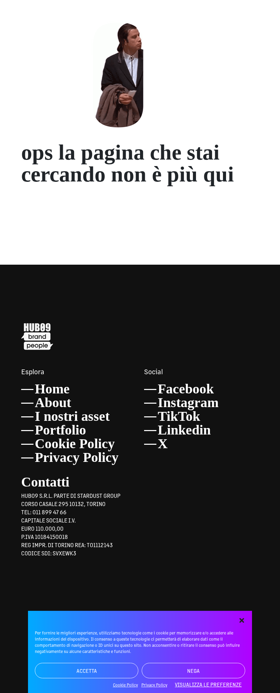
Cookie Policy (75, 443)
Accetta (86, 670)
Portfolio (60, 430)
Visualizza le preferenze (208, 684)
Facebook (186, 388)
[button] (241, 619)
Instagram (188, 402)
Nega (193, 670)
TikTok (179, 416)
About (53, 402)
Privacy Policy (76, 457)
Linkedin (184, 430)
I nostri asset (72, 416)
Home (52, 388)
